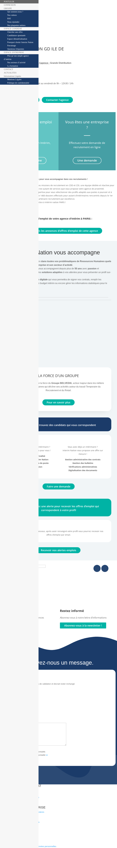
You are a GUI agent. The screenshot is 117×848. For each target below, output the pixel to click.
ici (47, 755)
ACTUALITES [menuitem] (10, 73)
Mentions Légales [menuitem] (14, 79)
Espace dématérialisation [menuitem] (17, 39)
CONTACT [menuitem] (8, 69)
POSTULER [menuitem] (9, 2)
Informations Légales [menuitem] (12, 76)
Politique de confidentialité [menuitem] (18, 83)
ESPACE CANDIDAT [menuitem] (13, 29)
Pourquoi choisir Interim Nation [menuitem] (20, 42)
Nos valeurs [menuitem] (12, 15)
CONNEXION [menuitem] (10, 5)
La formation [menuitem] (12, 66)
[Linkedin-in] (104, 568)
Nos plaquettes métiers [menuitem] (16, 25)
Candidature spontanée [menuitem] (16, 35)
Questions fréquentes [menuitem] (15, 49)
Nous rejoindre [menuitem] (13, 22)
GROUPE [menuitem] (8, 8)
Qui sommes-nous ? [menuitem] (15, 12)
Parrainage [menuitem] (11, 46)
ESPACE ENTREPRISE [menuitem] (14, 52)
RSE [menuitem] (9, 19)
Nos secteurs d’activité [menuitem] (16, 62)
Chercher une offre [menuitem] (15, 32)
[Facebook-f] (97, 568)
